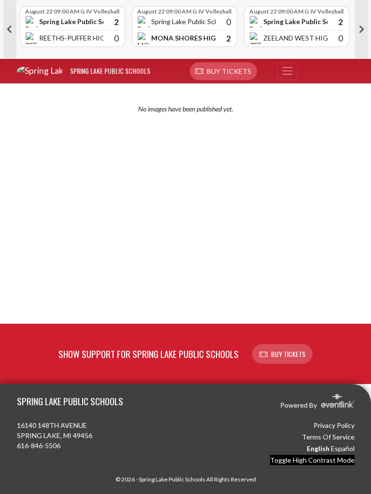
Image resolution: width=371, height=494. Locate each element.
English (318, 448)
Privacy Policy (334, 425)
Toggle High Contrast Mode (312, 460)
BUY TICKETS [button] (288, 354)
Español (343, 448)
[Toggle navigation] (287, 71)
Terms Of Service (328, 437)
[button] (223, 71)
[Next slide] (362, 29)
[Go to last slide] (9, 29)
